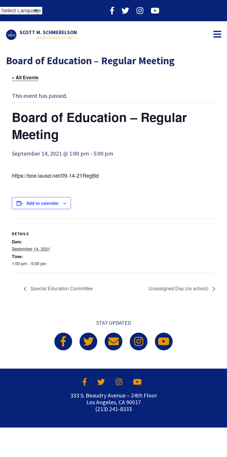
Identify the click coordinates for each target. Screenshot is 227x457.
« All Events (25, 77)
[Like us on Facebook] (112, 10)
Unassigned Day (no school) (179, 288)
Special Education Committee (61, 288)
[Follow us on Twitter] (125, 10)
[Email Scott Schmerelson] (113, 341)
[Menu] (217, 34)
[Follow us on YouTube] (155, 10)
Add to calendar (42, 203)
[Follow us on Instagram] (140, 10)
